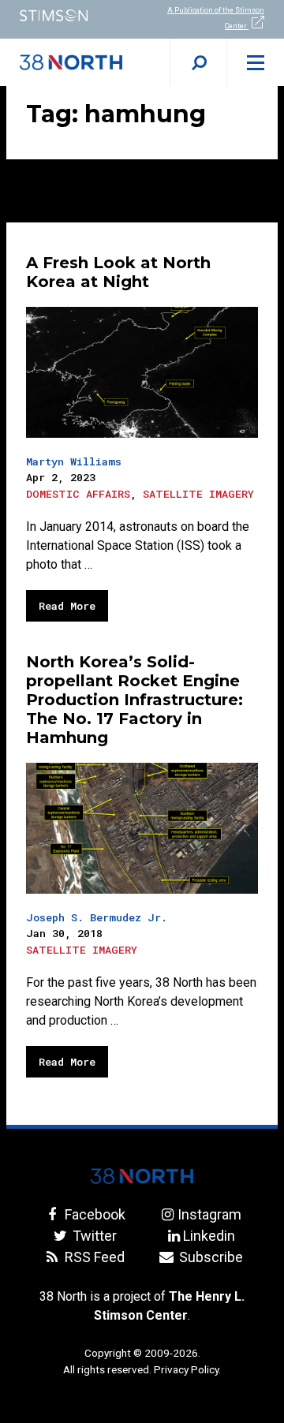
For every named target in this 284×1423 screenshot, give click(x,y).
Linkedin (209, 1235)
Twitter (93, 1235)
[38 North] (142, 1176)
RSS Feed (93, 1257)
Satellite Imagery (198, 494)
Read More (67, 606)
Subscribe (209, 1257)
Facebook (93, 1214)
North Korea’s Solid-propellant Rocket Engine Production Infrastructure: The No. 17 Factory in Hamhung (134, 699)
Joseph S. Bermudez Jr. (96, 917)
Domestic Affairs (78, 494)
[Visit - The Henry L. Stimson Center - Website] (71, 15)
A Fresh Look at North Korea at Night (118, 272)
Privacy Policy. (187, 1369)
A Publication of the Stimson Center (215, 18)
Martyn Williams (73, 461)
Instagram (209, 1214)
